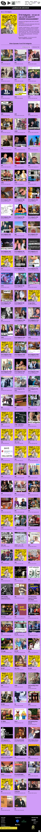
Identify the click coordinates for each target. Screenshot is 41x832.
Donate (30, 4)
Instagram (3, 820)
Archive (35, 1)
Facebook (3, 818)
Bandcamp (3, 822)
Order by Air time (26, 47)
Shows (31, 1)
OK (15, 828)
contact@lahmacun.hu (5, 826)
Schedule (27, 1)
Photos (26, 4)
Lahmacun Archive (20, 8)
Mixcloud (3, 821)
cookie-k (11, 828)
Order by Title (36, 47)
